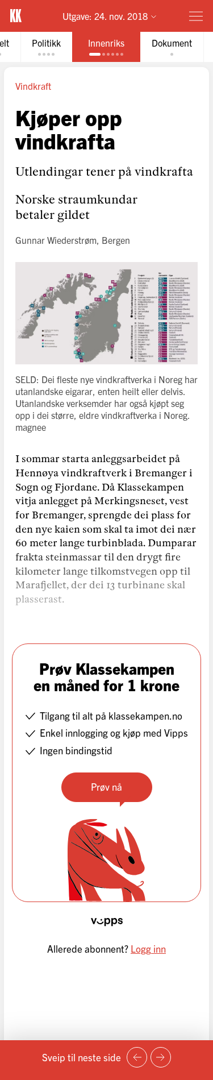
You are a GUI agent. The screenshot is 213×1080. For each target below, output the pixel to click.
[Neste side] (161, 1057)
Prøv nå (106, 786)
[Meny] (196, 16)
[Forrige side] (137, 1057)
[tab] (46, 47)
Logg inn (148, 948)
